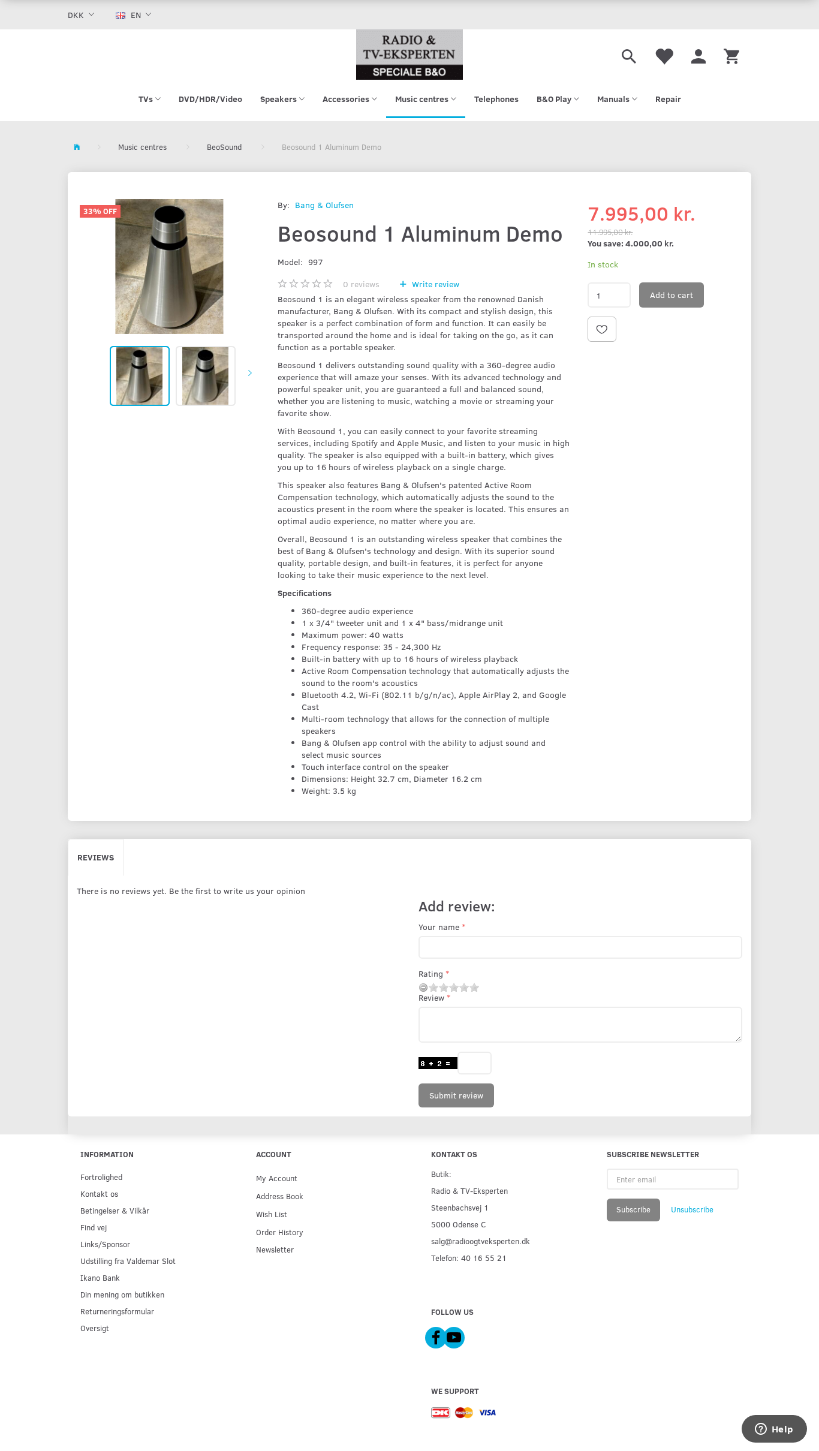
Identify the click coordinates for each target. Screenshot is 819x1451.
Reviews (95, 857)
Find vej (93, 1227)
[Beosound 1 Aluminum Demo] (170, 266)
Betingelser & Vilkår (114, 1210)
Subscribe (633, 1209)
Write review (434, 284)
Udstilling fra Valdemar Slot (128, 1261)
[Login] (698, 54)
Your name (438, 926)
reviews (361, 284)
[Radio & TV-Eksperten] (409, 54)
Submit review (456, 1095)
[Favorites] (663, 54)
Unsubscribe (692, 1209)
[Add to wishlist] (602, 329)
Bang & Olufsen (324, 204)
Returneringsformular (117, 1311)
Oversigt (94, 1328)
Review (431, 997)
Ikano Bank (100, 1277)
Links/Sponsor (105, 1244)
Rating (430, 973)
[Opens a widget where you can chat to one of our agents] (774, 1430)
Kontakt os (99, 1193)
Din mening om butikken (122, 1294)
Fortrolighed (101, 1177)
